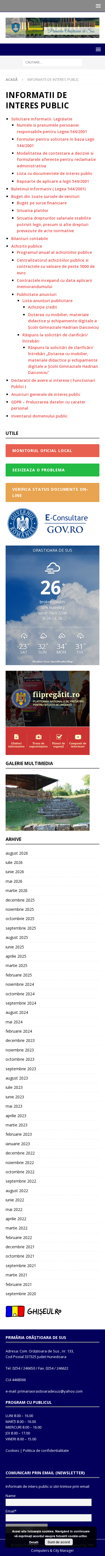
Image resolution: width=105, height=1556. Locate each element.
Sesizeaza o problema (38, 470)
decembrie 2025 (20, 900)
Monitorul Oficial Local (42, 450)
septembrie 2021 (21, 1265)
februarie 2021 (19, 1284)
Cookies (12, 1450)
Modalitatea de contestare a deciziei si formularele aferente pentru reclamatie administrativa (56, 159)
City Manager (63, 1550)
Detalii (33, 1542)
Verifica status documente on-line (50, 492)
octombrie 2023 (20, 1059)
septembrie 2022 (21, 1181)
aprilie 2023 (16, 1115)
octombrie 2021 (20, 1256)
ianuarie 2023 (18, 1143)
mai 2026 (14, 881)
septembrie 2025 (21, 928)
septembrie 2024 (21, 1003)
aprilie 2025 (16, 956)
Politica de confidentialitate (46, 1450)
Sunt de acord (59, 1541)
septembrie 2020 (21, 1293)
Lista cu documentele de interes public (54, 173)
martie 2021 (16, 1274)
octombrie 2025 (20, 918)
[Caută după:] (52, 62)
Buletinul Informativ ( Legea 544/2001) (48, 188)
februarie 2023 (19, 1134)
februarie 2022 (19, 1237)
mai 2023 (14, 1106)
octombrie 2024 (20, 993)
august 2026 (17, 853)
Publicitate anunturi (37, 294)
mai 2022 (14, 1209)
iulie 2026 (14, 862)
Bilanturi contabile (29, 238)
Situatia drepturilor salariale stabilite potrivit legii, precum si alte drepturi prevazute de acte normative (54, 224)
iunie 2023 (15, 1096)
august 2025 (17, 937)
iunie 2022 (15, 1200)
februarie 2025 (19, 975)
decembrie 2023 (20, 1040)
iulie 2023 (14, 1087)
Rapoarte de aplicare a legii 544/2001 (53, 181)
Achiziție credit (42, 307)
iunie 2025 (15, 947)
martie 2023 (16, 1125)
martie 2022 (16, 1228)
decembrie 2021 (20, 1246)
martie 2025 (16, 965)
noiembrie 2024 (20, 984)
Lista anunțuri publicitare (47, 300)
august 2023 (17, 1078)
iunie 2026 (15, 871)
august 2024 (17, 1012)
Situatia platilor (32, 210)
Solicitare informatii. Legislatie (41, 119)
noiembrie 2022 (20, 1162)
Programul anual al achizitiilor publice (54, 252)
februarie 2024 (19, 1031)
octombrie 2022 (20, 1171)
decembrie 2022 (20, 1153)
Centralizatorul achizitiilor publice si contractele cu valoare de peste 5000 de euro (56, 266)
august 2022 (17, 1190)
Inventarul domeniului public (39, 416)
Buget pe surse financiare (42, 203)
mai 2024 (14, 1022)
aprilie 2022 (16, 1218)
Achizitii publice (26, 246)
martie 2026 (16, 890)
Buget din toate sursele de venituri (45, 196)
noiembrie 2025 (20, 909)
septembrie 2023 (21, 1068)
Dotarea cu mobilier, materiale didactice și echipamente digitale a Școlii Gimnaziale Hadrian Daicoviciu (63, 321)
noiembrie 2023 (20, 1050)
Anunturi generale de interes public (45, 394)
